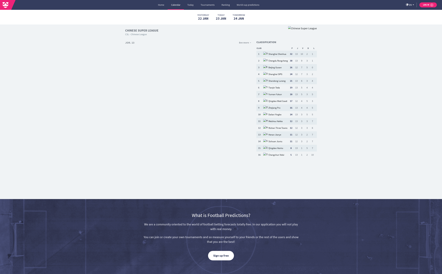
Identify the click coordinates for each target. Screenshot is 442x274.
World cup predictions (248, 4)
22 (203, 17)
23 (221, 17)
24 (239, 17)
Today (190, 4)
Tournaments (208, 4)
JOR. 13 (129, 42)
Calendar (175, 4)
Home (161, 4)
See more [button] (244, 42)
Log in (426, 4)
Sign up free (221, 255)
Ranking (226, 4)
